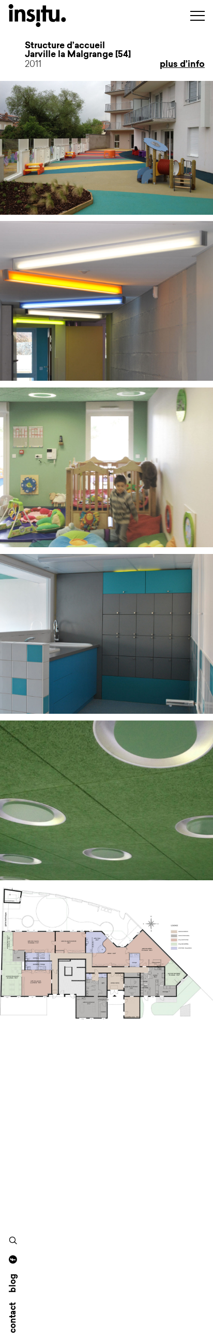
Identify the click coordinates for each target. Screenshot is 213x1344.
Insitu (49, 15)
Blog (13, 1283)
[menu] (197, 15)
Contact (13, 1318)
